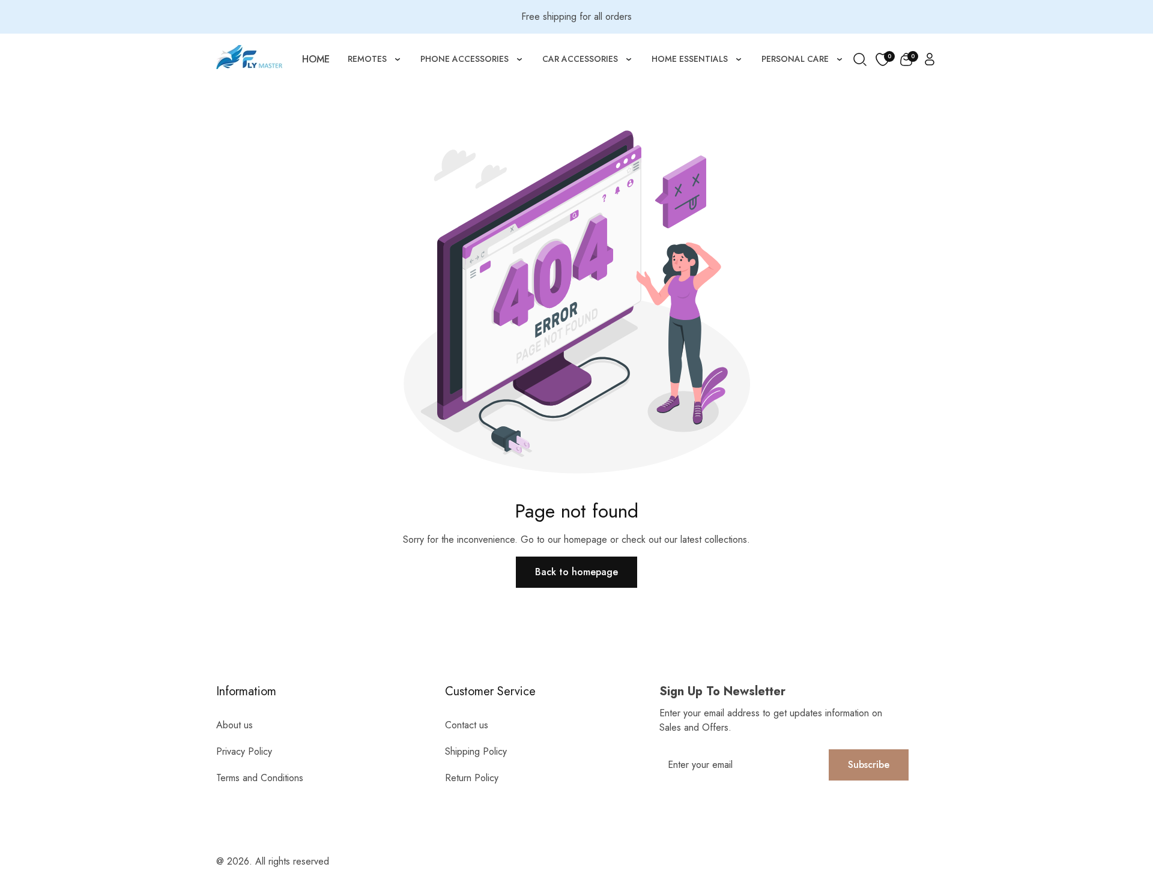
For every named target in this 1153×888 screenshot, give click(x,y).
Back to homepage (576, 572)
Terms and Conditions (259, 778)
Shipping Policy (476, 751)
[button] (906, 59)
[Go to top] (1119, 813)
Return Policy (471, 778)
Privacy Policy (244, 751)
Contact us (466, 725)
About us (234, 725)
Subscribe (868, 765)
